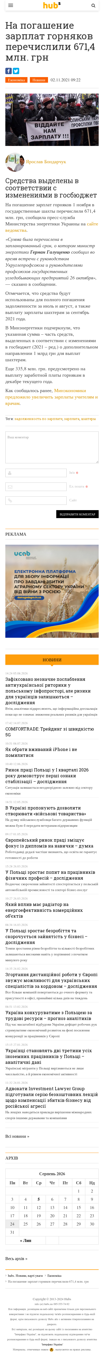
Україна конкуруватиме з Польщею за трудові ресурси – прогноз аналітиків (48, 1015)
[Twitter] (16, 71)
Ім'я (72, 472)
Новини (39, 79)
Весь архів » (16, 1258)
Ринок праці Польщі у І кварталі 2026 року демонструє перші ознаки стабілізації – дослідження (47, 775)
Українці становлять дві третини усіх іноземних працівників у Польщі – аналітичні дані (48, 1056)
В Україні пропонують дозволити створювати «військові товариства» (45, 810)
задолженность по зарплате (38, 419)
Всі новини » (17, 1136)
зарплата (71, 419)
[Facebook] (8, 71)
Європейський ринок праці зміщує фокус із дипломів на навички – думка (49, 843)
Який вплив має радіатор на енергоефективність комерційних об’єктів (44, 910)
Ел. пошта (76, 486)
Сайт (73, 500)
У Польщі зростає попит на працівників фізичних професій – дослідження (50, 875)
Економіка (16, 79)
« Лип (25, 1240)
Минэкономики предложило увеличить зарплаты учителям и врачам (51, 396)
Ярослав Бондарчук (46, 161)
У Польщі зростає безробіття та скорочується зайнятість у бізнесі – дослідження (46, 936)
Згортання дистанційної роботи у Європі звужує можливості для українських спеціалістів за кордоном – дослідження (51, 980)
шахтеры (88, 419)
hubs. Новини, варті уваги (52, 5)
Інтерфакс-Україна (52, 1344)
